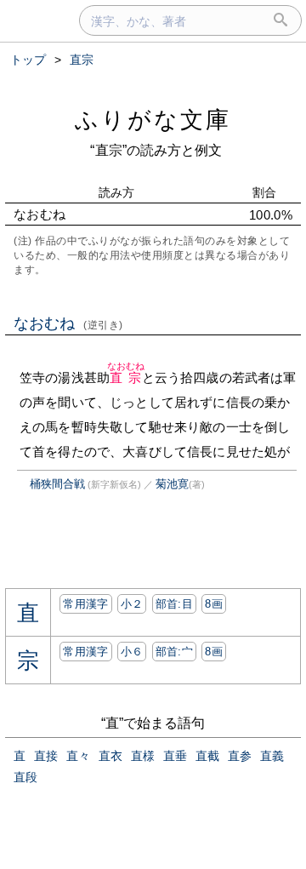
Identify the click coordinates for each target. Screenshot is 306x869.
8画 (214, 603)
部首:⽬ (174, 603)
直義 (272, 756)
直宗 (126, 377)
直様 (143, 756)
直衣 (110, 756)
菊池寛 (172, 483)
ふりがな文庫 (153, 119)
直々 (78, 756)
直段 (25, 777)
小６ (132, 651)
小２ (132, 603)
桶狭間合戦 (57, 483)
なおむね (68, 323)
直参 (240, 756)
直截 (207, 756)
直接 (46, 756)
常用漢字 (85, 603)
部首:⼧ (174, 651)
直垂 (175, 756)
